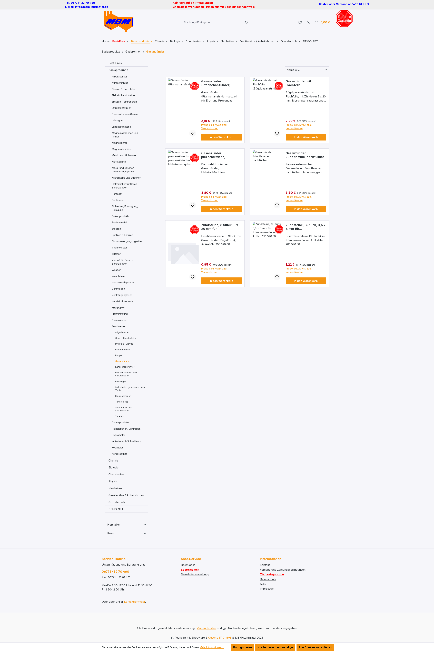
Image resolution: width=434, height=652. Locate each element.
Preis (110, 533)
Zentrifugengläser (122, 295)
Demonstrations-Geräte (125, 114)
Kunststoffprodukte (122, 301)
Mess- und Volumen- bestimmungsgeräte (123, 169)
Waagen (116, 269)
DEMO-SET (115, 509)
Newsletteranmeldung (195, 574)
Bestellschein (190, 569)
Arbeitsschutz (119, 76)
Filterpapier (118, 307)
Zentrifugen (118, 288)
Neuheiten (115, 488)
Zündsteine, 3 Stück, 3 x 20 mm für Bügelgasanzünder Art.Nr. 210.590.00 (220, 227)
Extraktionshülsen (121, 107)
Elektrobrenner (122, 349)
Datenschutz (268, 579)
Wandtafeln (118, 276)
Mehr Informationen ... (212, 647)
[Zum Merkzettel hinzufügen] (192, 133)
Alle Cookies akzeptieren (315, 647)
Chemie (113, 460)
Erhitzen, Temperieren (124, 101)
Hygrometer (118, 435)
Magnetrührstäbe (121, 149)
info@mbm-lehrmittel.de (91, 6)
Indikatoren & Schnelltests (126, 441)
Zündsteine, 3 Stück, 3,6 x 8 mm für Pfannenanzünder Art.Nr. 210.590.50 (305, 227)
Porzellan (117, 193)
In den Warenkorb (221, 137)
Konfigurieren (242, 647)
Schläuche (118, 200)
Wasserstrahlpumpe (123, 282)
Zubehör (119, 416)
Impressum (267, 588)
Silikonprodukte (121, 216)
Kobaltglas (117, 447)
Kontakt (265, 565)
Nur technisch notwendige (275, 647)
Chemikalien (116, 474)
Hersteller (113, 524)
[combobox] (212, 22)
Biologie (113, 467)
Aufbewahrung (120, 82)
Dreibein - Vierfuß (124, 344)
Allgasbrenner (122, 332)
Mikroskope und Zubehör (126, 177)
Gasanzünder (119, 320)
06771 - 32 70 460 (115, 571)
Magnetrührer (119, 142)
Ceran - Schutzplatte (123, 89)
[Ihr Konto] (308, 22)
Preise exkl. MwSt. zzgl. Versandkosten (214, 126)
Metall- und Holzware (124, 155)
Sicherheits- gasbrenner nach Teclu (130, 389)
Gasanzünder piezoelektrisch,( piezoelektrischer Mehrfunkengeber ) (215, 155)
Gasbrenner (119, 326)
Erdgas (118, 355)
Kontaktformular (134, 601)
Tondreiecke (121, 401)
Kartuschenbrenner (124, 367)
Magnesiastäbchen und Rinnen (125, 135)
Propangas (120, 381)
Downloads (188, 565)
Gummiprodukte (121, 422)
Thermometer (119, 247)
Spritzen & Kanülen (122, 235)
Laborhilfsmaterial (121, 126)
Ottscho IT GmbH (219, 637)
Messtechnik (119, 161)
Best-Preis (115, 63)
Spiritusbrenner (123, 396)
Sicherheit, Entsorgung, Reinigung (125, 208)
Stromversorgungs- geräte (127, 241)
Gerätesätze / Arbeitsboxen (126, 495)
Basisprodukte (118, 70)
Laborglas (117, 120)
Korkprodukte (119, 453)
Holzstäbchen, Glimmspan (126, 428)
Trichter (116, 253)
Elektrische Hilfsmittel (123, 95)
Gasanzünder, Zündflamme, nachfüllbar (305, 155)
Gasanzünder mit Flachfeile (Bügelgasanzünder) (301, 83)
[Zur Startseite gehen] (119, 22)
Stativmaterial (119, 222)
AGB (263, 584)
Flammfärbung (120, 313)
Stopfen (116, 228)
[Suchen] (246, 22)
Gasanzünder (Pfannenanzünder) (215, 83)
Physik (112, 481)
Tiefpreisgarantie (272, 574)
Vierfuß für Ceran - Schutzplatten (122, 262)
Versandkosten (206, 628)
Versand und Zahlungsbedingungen (282, 569)
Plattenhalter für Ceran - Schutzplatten (125, 186)
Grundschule (116, 502)
